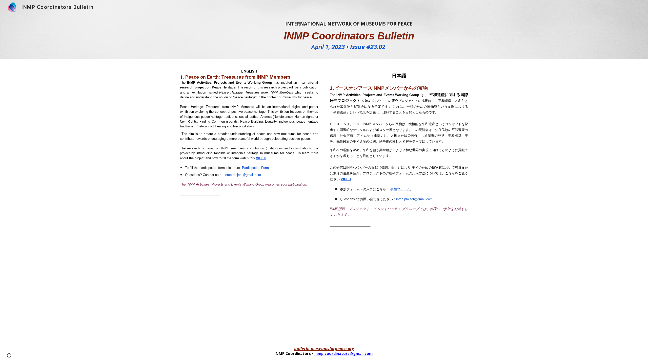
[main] (349, 36)
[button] (9, 355)
